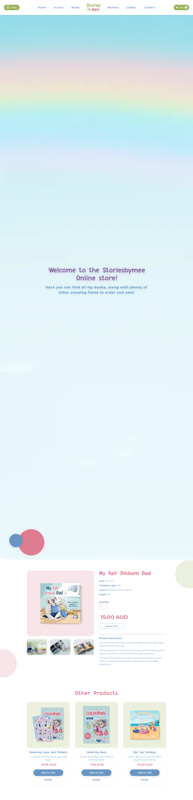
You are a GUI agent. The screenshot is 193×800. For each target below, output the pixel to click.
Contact (149, 7)
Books (75, 7)
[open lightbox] (37, 647)
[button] (181, 7)
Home (42, 7)
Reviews (113, 7)
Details (48, 779)
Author (59, 7)
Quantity (104, 602)
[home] (93, 7)
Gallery (131, 7)
